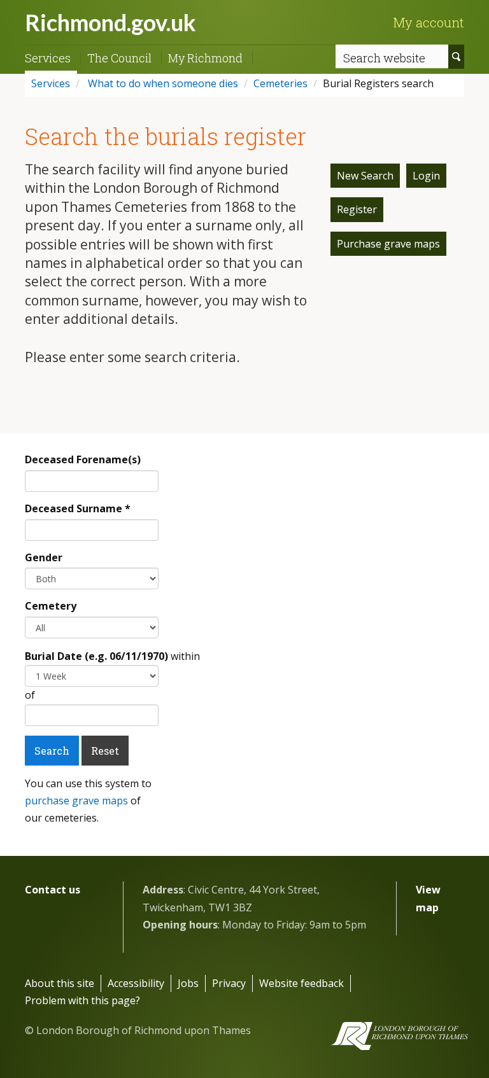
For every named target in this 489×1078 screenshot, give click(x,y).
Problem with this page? (82, 1000)
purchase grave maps (76, 801)
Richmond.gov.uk (110, 22)
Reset (105, 750)
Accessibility (136, 983)
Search (51, 750)
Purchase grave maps (388, 244)
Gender (43, 557)
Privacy (229, 983)
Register (357, 209)
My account (428, 22)
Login (426, 176)
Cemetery (50, 606)
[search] (456, 57)
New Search (365, 176)
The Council (119, 58)
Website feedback (301, 983)
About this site (59, 983)
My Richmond (205, 58)
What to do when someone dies (161, 83)
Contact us (52, 890)
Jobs (188, 983)
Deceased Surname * (78, 508)
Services (48, 58)
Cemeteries (280, 83)
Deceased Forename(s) (83, 459)
